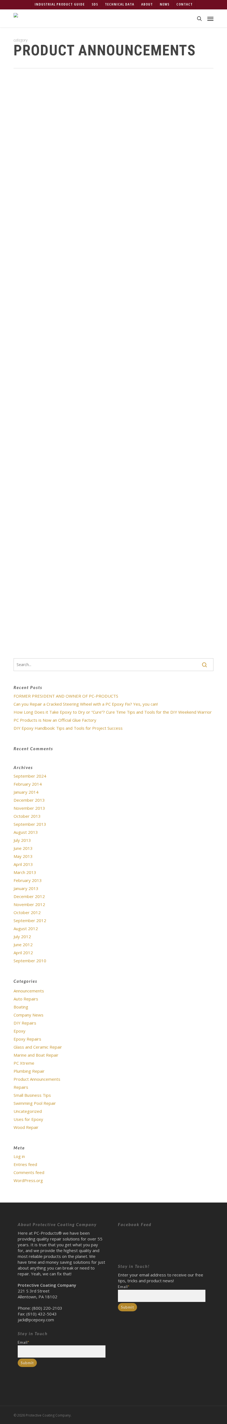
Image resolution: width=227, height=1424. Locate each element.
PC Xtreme (24, 1063)
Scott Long (56, 116)
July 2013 (22, 840)
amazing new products (146, 179)
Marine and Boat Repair (36, 1055)
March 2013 (25, 872)
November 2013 (29, 808)
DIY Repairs (25, 1023)
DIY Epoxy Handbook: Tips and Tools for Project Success (68, 728)
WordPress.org (28, 1180)
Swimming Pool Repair (35, 1103)
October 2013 (27, 816)
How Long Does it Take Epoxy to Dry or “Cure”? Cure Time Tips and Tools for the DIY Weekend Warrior (113, 712)
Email (23, 1342)
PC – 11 (47, 388)
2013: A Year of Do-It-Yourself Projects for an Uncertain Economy (119, 96)
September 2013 (30, 824)
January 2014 (26, 792)
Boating (21, 1007)
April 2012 (23, 952)
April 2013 (23, 864)
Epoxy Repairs (27, 1039)
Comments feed (29, 1172)
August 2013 (26, 832)
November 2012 (29, 904)
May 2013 (23, 856)
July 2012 (22, 936)
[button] (210, 18)
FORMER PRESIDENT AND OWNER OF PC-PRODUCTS (66, 696)
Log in (19, 1156)
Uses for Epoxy (28, 1119)
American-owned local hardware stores (128, 297)
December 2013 (29, 800)
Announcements (29, 991)
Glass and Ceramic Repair (38, 1047)
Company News (28, 1015)
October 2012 (27, 912)
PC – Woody (51, 407)
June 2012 (23, 944)
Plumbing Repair (29, 1071)
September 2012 (30, 920)
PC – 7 (46, 363)
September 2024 (30, 776)
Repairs (21, 1087)
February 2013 (28, 880)
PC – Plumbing (53, 432)
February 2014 (28, 784)
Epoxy (19, 1031)
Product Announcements (94, 116)
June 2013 (23, 848)
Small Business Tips (32, 1095)
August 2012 (26, 928)
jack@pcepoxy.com (36, 1319)
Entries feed (25, 1164)
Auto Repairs (26, 999)
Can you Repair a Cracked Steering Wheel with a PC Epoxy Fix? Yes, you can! (86, 704)
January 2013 (26, 888)
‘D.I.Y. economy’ (74, 245)
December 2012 (29, 896)
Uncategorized (134, 116)
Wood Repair (26, 1127)
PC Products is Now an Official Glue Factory (55, 720)
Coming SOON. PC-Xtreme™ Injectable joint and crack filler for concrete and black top (121, 539)
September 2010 (30, 960)
